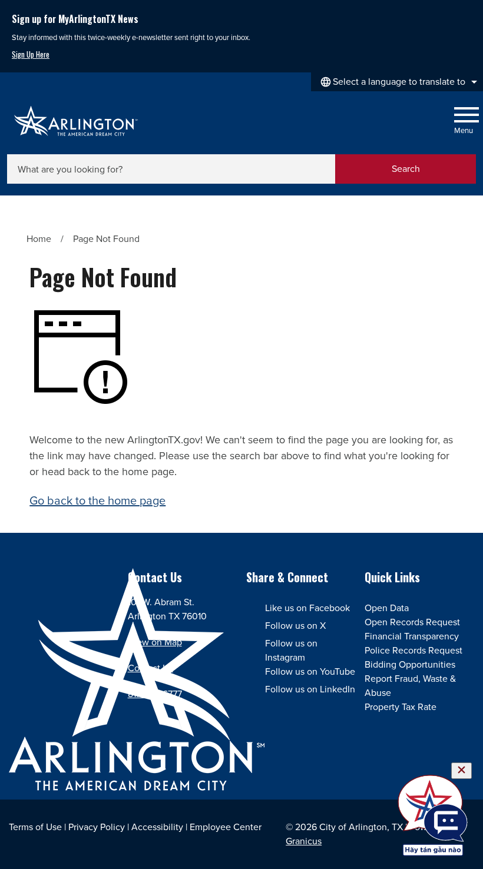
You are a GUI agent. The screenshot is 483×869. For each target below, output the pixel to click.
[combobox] (397, 81)
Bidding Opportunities (410, 664)
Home (39, 239)
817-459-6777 (155, 694)
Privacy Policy (96, 827)
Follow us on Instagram (291, 650)
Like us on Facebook (307, 608)
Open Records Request (412, 622)
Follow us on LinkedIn (310, 689)
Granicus (304, 841)
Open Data (387, 608)
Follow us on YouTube (310, 671)
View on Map (155, 642)
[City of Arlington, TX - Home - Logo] (76, 121)
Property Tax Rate (400, 707)
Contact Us (150, 668)
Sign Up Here (30, 54)
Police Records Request (413, 650)
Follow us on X (295, 625)
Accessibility (157, 827)
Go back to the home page (97, 500)
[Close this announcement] (469, 13)
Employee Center (226, 827)
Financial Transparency (412, 636)
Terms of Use (35, 827)
